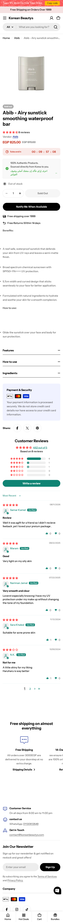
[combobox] (31, 27)
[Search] (56, 27)
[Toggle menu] (5, 18)
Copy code (52, 3)
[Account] (52, 18)
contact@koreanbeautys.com (26, 834)
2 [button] (30, 688)
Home (6, 38)
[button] (10, 132)
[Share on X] (27, 428)
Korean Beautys (21, 18)
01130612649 (30, 824)
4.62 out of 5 (40, 447)
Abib (17, 38)
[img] (10, 505)
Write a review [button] (31, 483)
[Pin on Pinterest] (37, 428)
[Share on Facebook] (17, 428)
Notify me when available (31, 206)
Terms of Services (47, 876)
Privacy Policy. (15, 880)
